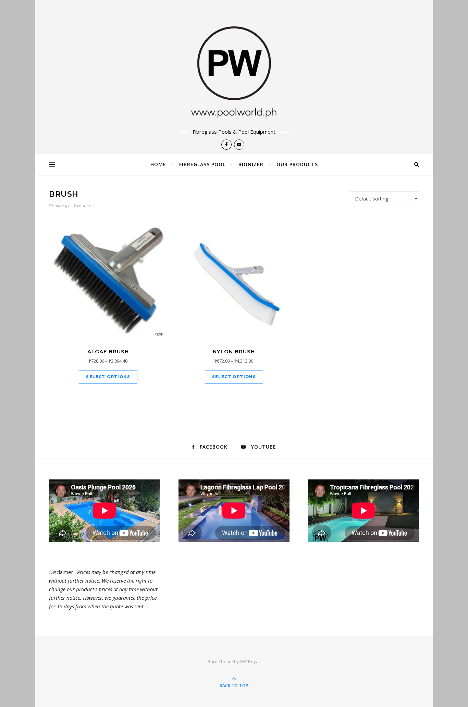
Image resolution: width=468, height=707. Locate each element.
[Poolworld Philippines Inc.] (234, 64)
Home (158, 164)
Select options (108, 376)
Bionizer (250, 164)
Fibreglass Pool (202, 164)
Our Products (297, 164)
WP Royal (250, 661)
